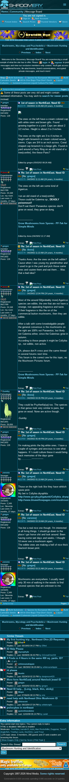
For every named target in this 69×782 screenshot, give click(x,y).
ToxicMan (15, 729)
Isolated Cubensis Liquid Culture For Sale (33, 83)
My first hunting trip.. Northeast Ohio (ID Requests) (36, 639)
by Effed (43, 646)
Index (38, 52)
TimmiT (63, 729)
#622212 (21, 293)
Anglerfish (5, 732)
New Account (41, 18)
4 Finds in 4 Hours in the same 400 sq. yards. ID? (35, 658)
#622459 (21, 439)
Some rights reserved (52, 773)
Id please (12, 670)
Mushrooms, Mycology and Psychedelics (23, 46)
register (58, 62)
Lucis (21, 732)
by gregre (43, 686)
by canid (44, 714)
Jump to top (8, 603)
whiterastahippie (26, 664)
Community (16, 11)
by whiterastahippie (48, 667)
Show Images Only (10, 740)
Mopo (21, 692)
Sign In (26, 18)
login (45, 62)
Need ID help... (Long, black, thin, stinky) (30, 689)
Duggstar (55, 729)
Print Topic (39, 740)
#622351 (21, 398)
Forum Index (11, 22)
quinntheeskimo (26, 711)
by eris (42, 695)
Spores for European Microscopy (43, 78)
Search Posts (29, 22)
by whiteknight (45, 705)
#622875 (21, 521)
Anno (30, 249)
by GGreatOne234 (47, 655)
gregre (31, 176)
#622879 (21, 568)
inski (32, 729)
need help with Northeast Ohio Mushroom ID (32, 698)
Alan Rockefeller (42, 729)
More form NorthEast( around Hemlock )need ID (34, 679)
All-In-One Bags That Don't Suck (36, 80)
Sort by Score (26, 740)
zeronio (31, 518)
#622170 (21, 106)
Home (4, 11)
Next (47, 52)
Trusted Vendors (49, 22)
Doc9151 (29, 732)
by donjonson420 (46, 676)
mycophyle (23, 652)
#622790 (21, 479)
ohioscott (23, 701)
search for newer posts (55, 96)
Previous (26, 52)
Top (66, 169)
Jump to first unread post (14, 89)
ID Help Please (15, 648)
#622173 (21, 179)
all (14, 661)
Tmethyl (14, 732)
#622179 (21, 253)
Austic (21, 673)
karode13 (25, 729)
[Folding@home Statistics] (8, 185)
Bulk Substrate (16, 78)
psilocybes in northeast (20, 707)
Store (65, 22)
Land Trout (39, 732)
